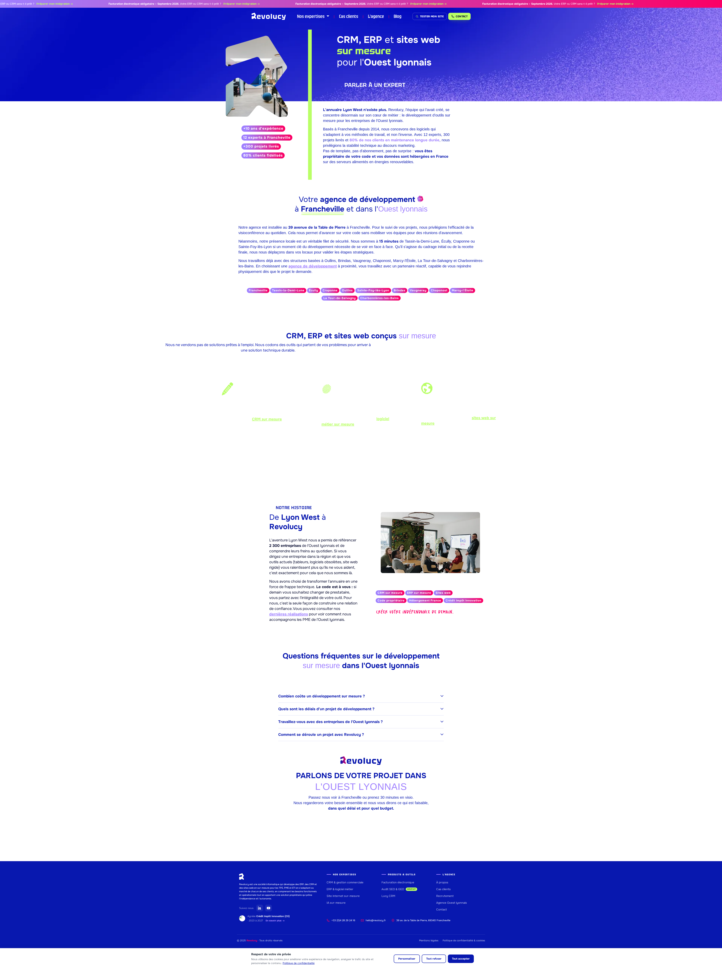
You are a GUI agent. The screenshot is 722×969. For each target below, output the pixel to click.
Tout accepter (461, 958)
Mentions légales (428, 940)
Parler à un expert (375, 85)
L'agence (376, 16)
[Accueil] (268, 16)
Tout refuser (433, 958)
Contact (441, 909)
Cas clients (348, 16)
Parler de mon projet (361, 468)
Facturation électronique (397, 882)
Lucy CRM (388, 896)
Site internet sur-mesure (343, 896)
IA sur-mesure (336, 903)
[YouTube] (268, 908)
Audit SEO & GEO (398, 889)
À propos (442, 882)
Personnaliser (406, 958)
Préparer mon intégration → (19, 3)
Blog (397, 16)
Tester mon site (432, 16)
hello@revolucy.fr (376, 920)
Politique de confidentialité (299, 963)
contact (462, 16)
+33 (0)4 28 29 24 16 (343, 920)
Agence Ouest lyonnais (451, 903)
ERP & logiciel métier (340, 889)
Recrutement (445, 896)
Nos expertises (311, 16)
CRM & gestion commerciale (345, 882)
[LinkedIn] (259, 908)
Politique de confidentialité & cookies (464, 940)
